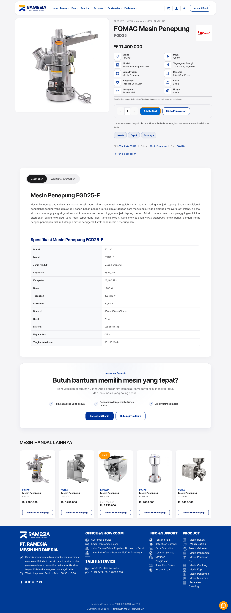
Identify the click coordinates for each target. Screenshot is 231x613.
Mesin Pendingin (199, 573)
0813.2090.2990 (114, 572)
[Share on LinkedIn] (131, 154)
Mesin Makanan (135, 21)
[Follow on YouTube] (40, 582)
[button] (168, 8)
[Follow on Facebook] (21, 582)
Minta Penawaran (176, 111)
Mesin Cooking (198, 565)
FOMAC (181, 146)
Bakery (63, 8)
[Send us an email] (33, 582)
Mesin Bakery (197, 539)
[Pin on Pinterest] (127, 154)
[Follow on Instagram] (25, 582)
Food (74, 8)
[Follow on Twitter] (29, 582)
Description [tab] (37, 178)
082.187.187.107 (111, 567)
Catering (85, 8)
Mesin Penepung (156, 21)
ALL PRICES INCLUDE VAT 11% (125, 604)
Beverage (99, 8)
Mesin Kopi (195, 569)
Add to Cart (150, 111)
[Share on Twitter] (119, 154)
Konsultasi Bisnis (99, 416)
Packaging (129, 8)
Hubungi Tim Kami (130, 416)
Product (119, 21)
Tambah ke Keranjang (38, 512)
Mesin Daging (197, 543)
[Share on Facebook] (116, 154)
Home (55, 8)
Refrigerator (114, 8)
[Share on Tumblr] (135, 154)
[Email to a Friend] (123, 154)
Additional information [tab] (63, 178)
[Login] (176, 8)
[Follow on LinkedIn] (37, 582)
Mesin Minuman (198, 578)
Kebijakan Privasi (99, 604)
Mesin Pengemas (199, 552)
